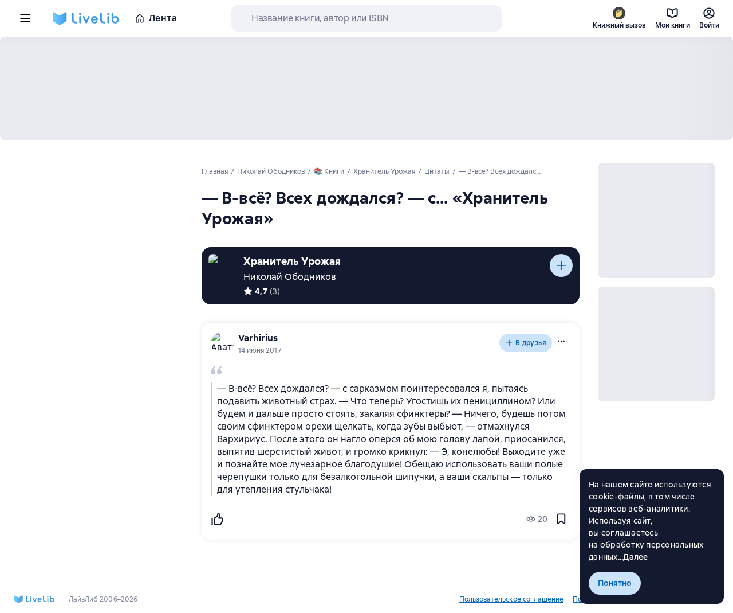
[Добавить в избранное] (561, 518)
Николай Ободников (289, 277)
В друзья (530, 343)
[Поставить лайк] (217, 518)
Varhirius (258, 338)
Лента (163, 18)
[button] (561, 341)
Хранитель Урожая (292, 261)
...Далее (633, 557)
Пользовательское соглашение (511, 599)
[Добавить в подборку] (561, 265)
